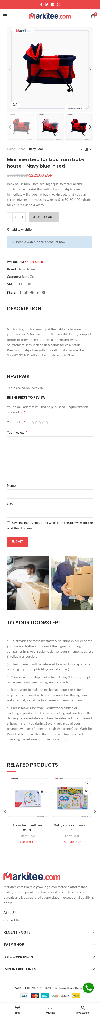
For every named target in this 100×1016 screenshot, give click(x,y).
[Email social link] (53, 4)
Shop (22, 149)
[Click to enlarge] (15, 104)
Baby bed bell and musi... (27, 827)
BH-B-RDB (23, 284)
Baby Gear (36, 149)
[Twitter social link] (47, 4)
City (11, 503)
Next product (90, 149)
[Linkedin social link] (38, 292)
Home (11, 149)
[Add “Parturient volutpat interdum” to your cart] (42, 791)
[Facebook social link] (41, 4)
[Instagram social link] (58, 4)
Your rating (16, 422)
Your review (17, 432)
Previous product (81, 149)
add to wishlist (21, 229)
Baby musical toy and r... (72, 827)
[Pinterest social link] (32, 292)
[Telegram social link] (44, 292)
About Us (10, 912)
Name (12, 485)
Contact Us (11, 920)
